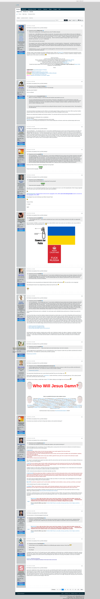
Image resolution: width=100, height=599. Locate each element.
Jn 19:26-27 (29, 486)
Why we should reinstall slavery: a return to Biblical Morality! (44, 73)
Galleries (45, 9)
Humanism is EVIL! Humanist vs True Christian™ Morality (40, 75)
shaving (62, 502)
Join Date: (19, 47)
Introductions (46, 375)
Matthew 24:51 (41, 398)
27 (70, 398)
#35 (82, 175)
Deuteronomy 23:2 (31, 193)
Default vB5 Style (20, 593)
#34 (82, 149)
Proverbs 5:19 (29, 119)
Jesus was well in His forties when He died (48, 490)
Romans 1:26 (66, 398)
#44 (82, 538)
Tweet (22, 53)
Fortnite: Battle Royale (51, 502)
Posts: (18, 49)
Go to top (81, 593)
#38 (82, 296)
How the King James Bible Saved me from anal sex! (39, 328)
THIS (48, 379)
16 (32, 473)
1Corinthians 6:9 (30, 405)
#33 (82, 126)
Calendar (31, 11)
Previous (53, 589)
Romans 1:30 (45, 401)
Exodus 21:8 (60, 52)
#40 (82, 361)
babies (32, 504)
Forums (18, 9)
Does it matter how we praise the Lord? (37, 327)
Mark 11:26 (54, 398)
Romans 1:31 (40, 404)
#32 (82, 81)
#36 (82, 213)
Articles (39, 9)
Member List (25, 11)
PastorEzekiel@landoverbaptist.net (61, 410)
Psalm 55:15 (66, 63)
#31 (82, 25)
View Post (43, 30)
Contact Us (67, 593)
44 (35, 498)
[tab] (18, 18)
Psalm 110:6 (77, 64)
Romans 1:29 (36, 399)
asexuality (58, 502)
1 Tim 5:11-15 (29, 450)
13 (78, 589)
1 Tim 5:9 (29, 463)
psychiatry (67, 502)
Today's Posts (19, 11)
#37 (82, 269)
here (44, 224)
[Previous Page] (75, 20)
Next (82, 589)
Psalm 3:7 (65, 62)
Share (22, 51)
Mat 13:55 (29, 481)
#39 (82, 341)
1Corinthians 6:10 (38, 406)
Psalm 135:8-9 (71, 59)
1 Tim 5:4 (29, 473)
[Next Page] (76, 20)
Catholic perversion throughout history (36, 325)
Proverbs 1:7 (29, 558)
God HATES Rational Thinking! (40, 69)
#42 (82, 438)
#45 (82, 565)
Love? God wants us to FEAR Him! (39, 74)
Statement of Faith (32, 9)
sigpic (28, 501)
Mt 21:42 (33, 498)
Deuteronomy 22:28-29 (31, 353)
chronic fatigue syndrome (74, 502)
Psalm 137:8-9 (68, 61)
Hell (59, 9)
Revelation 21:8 (76, 406)
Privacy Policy (74, 593)
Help (62, 593)
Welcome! (24, 9)
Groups (55, 9)
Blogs (50, 9)
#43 (82, 511)
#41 (82, 416)
